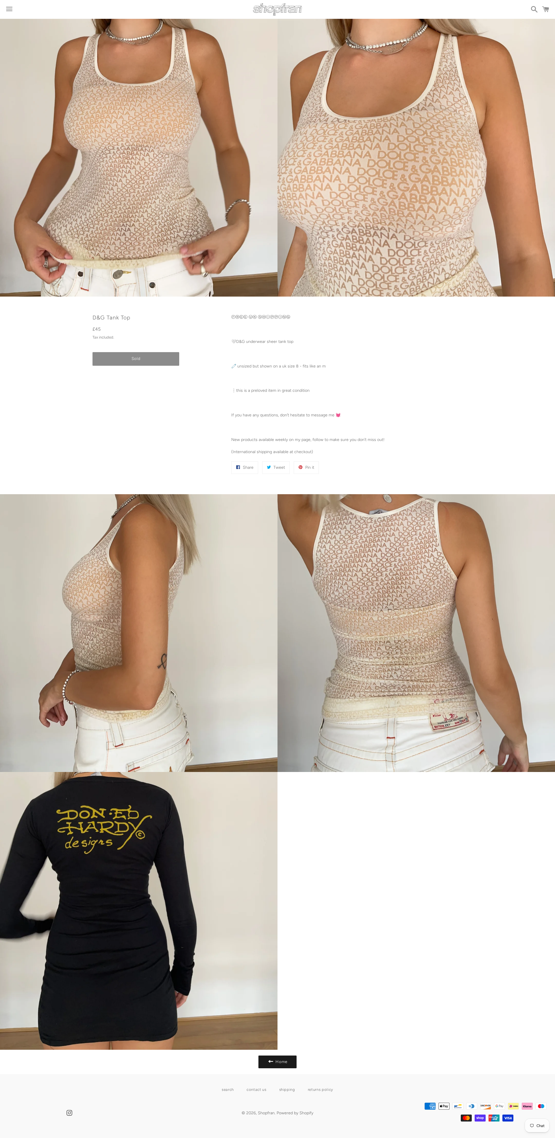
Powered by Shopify (295, 1113)
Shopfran (266, 1113)
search (228, 1089)
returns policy (320, 1089)
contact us (257, 1089)
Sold (136, 358)
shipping (287, 1089)
